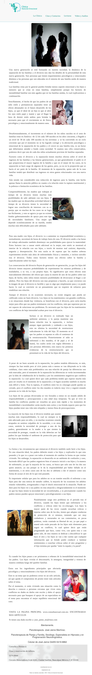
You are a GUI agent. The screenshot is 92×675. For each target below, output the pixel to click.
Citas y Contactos (53, 16)
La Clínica (37, 16)
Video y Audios (81, 16)
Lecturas (67, 16)
